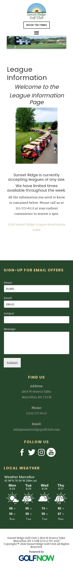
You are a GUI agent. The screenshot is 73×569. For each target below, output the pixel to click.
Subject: (9, 313)
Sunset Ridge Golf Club (36, 11)
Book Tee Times (36, 25)
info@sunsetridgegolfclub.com (36, 429)
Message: (10, 329)
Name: (8, 282)
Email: (8, 298)
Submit (12, 363)
